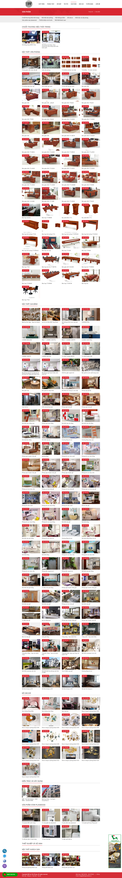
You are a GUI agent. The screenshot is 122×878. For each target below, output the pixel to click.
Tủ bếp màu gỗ (26, 620)
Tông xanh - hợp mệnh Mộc (89, 636)
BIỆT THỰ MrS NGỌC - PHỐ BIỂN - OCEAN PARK (29, 799)
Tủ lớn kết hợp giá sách (68, 86)
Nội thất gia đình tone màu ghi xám (70, 322)
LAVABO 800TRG (46, 356)
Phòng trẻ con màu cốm (88, 472)
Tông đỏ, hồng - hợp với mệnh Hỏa (50, 654)
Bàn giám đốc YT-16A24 (68, 168)
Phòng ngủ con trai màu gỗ (89, 489)
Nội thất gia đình (60, 17)
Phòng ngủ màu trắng (47, 423)
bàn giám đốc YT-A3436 (48, 152)
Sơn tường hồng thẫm (28, 711)
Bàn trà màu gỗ (26, 636)
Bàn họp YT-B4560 (27, 283)
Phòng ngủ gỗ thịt (86, 390)
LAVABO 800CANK (27, 340)
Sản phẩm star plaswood (29, 20)
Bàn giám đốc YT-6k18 (88, 201)
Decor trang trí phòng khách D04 (70, 727)
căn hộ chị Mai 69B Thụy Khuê (50, 322)
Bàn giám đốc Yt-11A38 (28, 201)
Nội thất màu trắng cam (28, 423)
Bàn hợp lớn (85, 283)
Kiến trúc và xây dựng (81, 17)
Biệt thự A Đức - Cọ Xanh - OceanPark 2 (49, 799)
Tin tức (66, 4)
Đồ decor (70, 17)
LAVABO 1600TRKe (87, 340)
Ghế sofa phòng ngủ (47, 407)
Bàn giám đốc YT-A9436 (68, 119)
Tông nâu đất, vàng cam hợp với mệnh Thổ (70, 654)
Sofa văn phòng (46, 70)
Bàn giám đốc (85, 86)
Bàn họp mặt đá (26, 217)
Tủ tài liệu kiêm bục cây (28, 86)
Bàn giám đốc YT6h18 (48, 119)
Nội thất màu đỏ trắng (67, 423)
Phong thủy (50, 4)
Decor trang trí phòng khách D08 (50, 744)
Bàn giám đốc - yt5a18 (48, 102)
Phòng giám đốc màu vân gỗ (29, 70)
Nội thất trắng (85, 522)
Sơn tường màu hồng (47, 711)
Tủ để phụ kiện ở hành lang (29, 839)
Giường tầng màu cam (88, 439)
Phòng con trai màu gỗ (48, 489)
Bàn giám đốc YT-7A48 (48, 201)
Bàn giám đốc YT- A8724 (68, 135)
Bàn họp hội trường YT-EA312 (90, 234)
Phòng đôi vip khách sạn (68, 867)
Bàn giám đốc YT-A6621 (28, 152)
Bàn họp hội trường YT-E (48, 234)
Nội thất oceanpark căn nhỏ (89, 653)
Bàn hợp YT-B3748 (67, 283)
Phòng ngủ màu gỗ (67, 407)
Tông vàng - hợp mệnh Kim (69, 636)
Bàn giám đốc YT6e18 (87, 102)
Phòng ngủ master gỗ (67, 472)
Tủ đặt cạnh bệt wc (67, 839)
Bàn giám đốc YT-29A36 (88, 168)
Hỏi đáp (59, 4)
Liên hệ (98, 4)
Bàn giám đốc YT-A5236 (88, 135)
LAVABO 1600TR (26, 356)
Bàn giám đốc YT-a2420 (28, 168)
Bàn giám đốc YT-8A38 (88, 185)
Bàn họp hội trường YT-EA (29, 234)
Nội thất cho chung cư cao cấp (70, 390)
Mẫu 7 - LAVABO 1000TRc (49, 340)
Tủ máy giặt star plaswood (49, 822)
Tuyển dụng (89, 4)
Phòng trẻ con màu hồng (88, 456)
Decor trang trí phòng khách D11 (90, 744)
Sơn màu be (65, 711)
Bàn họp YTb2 (26, 299)
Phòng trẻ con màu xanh (68, 456)
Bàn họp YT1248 (66, 250)
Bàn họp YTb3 (26, 267)
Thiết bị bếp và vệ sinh (45, 20)
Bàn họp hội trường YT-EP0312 (30, 250)
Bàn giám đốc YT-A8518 (68, 152)
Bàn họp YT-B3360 (47, 283)
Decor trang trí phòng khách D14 (70, 760)
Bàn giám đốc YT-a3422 (88, 152)
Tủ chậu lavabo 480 (87, 356)
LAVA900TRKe (85, 322)
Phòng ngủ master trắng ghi (69, 587)
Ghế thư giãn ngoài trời (68, 372)
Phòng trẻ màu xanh (27, 505)
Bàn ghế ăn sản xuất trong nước (90, 372)
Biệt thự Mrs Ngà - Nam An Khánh (31, 322)
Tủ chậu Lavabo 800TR (68, 356)
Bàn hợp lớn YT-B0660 (88, 267)
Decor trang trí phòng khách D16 (30, 776)
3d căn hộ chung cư (87, 689)
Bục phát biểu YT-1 (87, 217)
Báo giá (81, 4)
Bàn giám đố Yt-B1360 (68, 267)
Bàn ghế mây (25, 390)
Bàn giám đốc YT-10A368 (68, 185)
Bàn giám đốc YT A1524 (48, 168)
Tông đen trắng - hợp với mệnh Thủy (30, 654)
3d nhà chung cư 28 (47, 689)
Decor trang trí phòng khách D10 (70, 744)
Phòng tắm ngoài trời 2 (48, 571)
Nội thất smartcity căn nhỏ (29, 671)
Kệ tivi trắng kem (46, 620)
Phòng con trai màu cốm (28, 489)
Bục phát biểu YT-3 (67, 217)
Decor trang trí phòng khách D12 (30, 760)
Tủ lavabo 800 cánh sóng (28, 822)
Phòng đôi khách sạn (47, 867)
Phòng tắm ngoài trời (67, 571)
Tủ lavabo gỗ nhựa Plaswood (89, 822)
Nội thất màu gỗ (66, 522)
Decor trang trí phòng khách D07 (30, 744)
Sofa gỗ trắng (45, 636)
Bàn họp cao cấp (46, 250)
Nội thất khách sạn (60, 20)
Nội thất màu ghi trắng (28, 538)
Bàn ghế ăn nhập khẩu (48, 390)
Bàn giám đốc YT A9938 (88, 119)
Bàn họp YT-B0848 (47, 217)
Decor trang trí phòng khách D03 (50, 727)
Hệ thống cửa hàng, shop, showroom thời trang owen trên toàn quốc (50, 46)
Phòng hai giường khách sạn (29, 867)
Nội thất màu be (46, 439)
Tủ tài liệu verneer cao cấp (69, 70)
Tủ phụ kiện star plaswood (69, 822)
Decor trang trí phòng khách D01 (90, 711)
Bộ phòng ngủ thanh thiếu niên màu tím (50, 373)
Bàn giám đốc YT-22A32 (28, 185)
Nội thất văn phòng (47, 17)
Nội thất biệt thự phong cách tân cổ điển (50, 671)
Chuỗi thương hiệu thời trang (30, 17)
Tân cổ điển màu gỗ (67, 671)
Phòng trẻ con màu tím (48, 538)
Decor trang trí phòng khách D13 (50, 760)
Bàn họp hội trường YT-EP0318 (70, 234)
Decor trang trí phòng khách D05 (90, 727)
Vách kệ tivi (25, 407)
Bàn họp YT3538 (86, 250)
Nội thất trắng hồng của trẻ (89, 538)
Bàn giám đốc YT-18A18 (68, 201)
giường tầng (45, 456)
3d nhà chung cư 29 (27, 689)
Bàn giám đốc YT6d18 (68, 102)
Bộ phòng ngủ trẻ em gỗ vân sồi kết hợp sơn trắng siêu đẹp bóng (30, 373)
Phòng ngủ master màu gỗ (29, 456)
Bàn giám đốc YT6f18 (27, 119)
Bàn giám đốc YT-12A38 (48, 185)
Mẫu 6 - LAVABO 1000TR (68, 340)
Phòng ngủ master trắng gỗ (69, 620)
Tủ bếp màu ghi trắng (47, 587)
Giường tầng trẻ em (67, 439)
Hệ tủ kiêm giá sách (47, 86)
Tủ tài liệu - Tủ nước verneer (89, 70)
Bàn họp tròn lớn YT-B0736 (49, 267)
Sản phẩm (73, 4)
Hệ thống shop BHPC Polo (29, 45)
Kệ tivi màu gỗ (85, 505)
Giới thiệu (42, 4)
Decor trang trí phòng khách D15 (90, 760)
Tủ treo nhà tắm (46, 839)
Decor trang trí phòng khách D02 (30, 727)
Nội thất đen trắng (26, 439)
